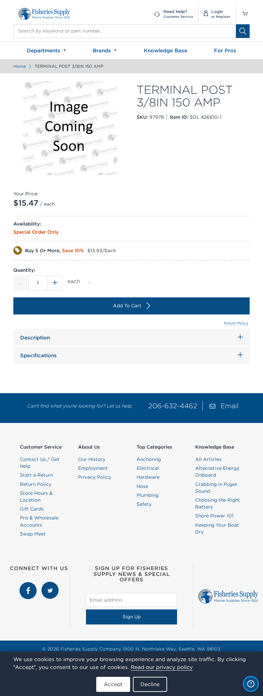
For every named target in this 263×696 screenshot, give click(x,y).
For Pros (225, 50)
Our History (91, 459)
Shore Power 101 (214, 516)
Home (19, 66)
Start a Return (36, 475)
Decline (150, 684)
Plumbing (148, 495)
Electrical (148, 468)
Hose (142, 486)
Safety (144, 504)
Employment (93, 468)
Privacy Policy (94, 477)
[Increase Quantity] (54, 283)
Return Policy (236, 323)
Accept (113, 684)
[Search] (243, 31)
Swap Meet (33, 534)
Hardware (148, 477)
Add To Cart (127, 305)
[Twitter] (50, 585)
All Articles (208, 459)
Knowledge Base (165, 50)
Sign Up (132, 617)
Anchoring (149, 459)
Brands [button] (103, 50)
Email (230, 405)
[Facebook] (29, 585)
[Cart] (243, 13)
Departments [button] (44, 50)
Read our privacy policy (162, 667)
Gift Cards (32, 509)
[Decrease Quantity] (20, 283)
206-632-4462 (172, 405)
